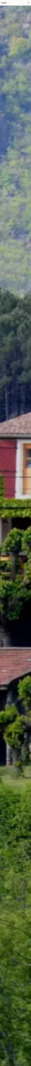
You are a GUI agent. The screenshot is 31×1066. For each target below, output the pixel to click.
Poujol (4, 3)
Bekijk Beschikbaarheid (9, 549)
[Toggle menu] (28, 2)
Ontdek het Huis (23, 549)
